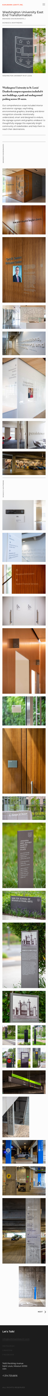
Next (40, 1312)
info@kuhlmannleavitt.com (15, 1339)
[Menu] (44, 4)
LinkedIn (7, 1351)
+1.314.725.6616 (9, 1375)
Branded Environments (13, 19)
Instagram (8, 1346)
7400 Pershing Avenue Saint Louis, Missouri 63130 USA (14, 1366)
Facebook (8, 1355)
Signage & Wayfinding (12, 23)
